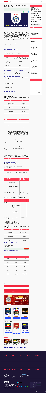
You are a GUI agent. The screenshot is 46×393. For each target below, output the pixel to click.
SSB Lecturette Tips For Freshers (36, 89)
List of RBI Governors (33, 72)
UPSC (12, 377)
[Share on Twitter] (28, 12)
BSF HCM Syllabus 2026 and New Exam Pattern (35, 16)
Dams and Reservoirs (33, 40)
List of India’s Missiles (33, 55)
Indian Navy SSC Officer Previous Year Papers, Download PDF (36, 14)
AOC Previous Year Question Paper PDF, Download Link (35, 10)
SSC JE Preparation (6, 374)
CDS (18, 1)
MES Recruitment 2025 (33, 34)
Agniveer (11, 1)
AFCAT (24, 1)
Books (28, 375)
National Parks (32, 42)
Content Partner (21, 376)
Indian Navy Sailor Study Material (38, 374)
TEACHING (13, 374)
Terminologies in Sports (33, 74)
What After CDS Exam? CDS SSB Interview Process (36, 84)
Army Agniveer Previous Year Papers (38, 360)
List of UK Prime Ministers (34, 59)
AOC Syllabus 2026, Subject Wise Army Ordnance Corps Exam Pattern (35, 8)
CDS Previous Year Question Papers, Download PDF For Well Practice (36, 19)
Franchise (21, 375)
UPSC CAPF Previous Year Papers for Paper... (24, 344)
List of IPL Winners (33, 67)
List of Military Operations (34, 54)
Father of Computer (33, 61)
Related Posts (5, 337)
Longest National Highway (34, 66)
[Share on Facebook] (27, 12)
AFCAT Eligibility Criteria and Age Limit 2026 (36, 23)
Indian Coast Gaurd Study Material (38, 376)
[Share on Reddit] (26, 12)
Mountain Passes (33, 48)
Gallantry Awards (33, 53)
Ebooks (28, 374)
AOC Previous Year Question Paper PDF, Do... (16, 344)
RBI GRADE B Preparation (7, 377)
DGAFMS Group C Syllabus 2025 (34, 35)
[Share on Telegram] (24, 12)
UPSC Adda (36, 363)
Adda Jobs (21, 363)
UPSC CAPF (15, 1)
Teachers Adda (13, 363)
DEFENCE (13, 375)
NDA (20, 1)
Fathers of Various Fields (34, 73)
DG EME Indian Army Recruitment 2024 (35, 33)
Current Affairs (29, 363)
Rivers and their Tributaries (34, 47)
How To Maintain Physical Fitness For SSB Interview (36, 87)
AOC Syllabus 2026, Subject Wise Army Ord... (8, 344)
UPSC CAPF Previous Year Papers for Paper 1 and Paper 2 (36, 12)
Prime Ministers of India (33, 68)
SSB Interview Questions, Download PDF (36, 90)
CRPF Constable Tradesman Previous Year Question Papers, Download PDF (36, 21)
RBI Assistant (5, 376)
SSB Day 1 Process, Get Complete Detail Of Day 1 (36, 92)
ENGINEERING (13, 376)
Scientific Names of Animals (34, 41)
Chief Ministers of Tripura (34, 60)
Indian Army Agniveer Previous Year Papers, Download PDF (36, 17)
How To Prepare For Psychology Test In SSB (36, 82)
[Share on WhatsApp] (23, 12)
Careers (22, 374)
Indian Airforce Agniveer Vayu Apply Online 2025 (35, 30)
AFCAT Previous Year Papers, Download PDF (36, 24)
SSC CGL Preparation (6, 375)
